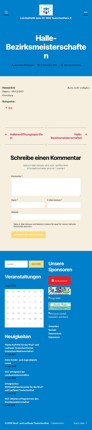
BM (10, 107)
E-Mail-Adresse (54, 200)
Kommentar (17, 176)
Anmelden (53, 326)
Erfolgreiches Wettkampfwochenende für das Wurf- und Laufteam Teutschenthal (24, 386)
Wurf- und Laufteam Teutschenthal (31, 423)
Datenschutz (54, 333)
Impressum (54, 337)
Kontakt (52, 330)
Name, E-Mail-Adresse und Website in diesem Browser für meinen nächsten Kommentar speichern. (45, 225)
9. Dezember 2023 (49, 65)
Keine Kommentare (72, 65)
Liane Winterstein (26, 65)
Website (14, 212)
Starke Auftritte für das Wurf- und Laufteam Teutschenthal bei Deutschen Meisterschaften (22, 347)
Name (14, 200)
